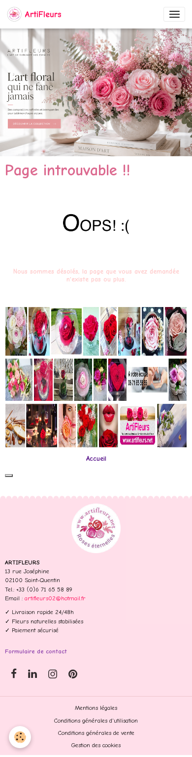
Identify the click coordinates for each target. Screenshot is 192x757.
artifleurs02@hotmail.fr (55, 598)
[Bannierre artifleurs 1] (96, 376)
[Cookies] (20, 737)
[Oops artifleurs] (96, 223)
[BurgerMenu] (174, 14)
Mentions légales (96, 707)
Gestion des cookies (96, 745)
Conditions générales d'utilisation (96, 720)
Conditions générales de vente (96, 732)
